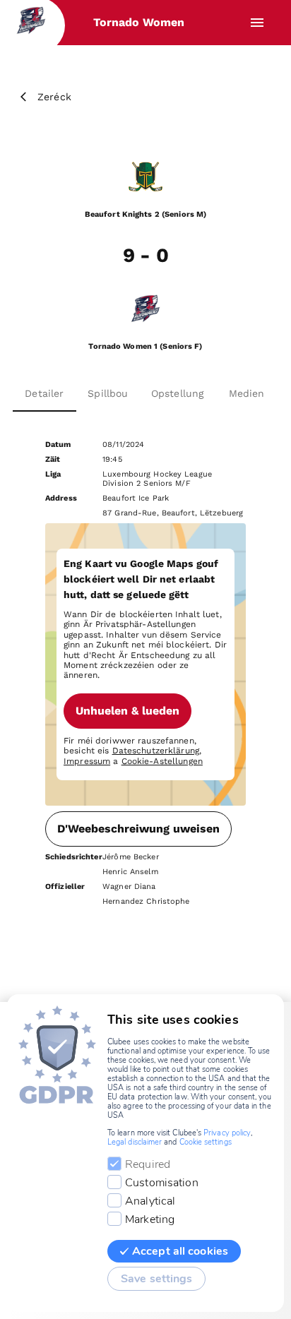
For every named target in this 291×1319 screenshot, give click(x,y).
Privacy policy (227, 1133)
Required (147, 1164)
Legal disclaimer (134, 1142)
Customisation (161, 1183)
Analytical (150, 1201)
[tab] (44, 393)
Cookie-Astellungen (162, 761)
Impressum (87, 761)
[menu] (257, 23)
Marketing (149, 1219)
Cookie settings (205, 1142)
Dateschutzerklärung (155, 751)
